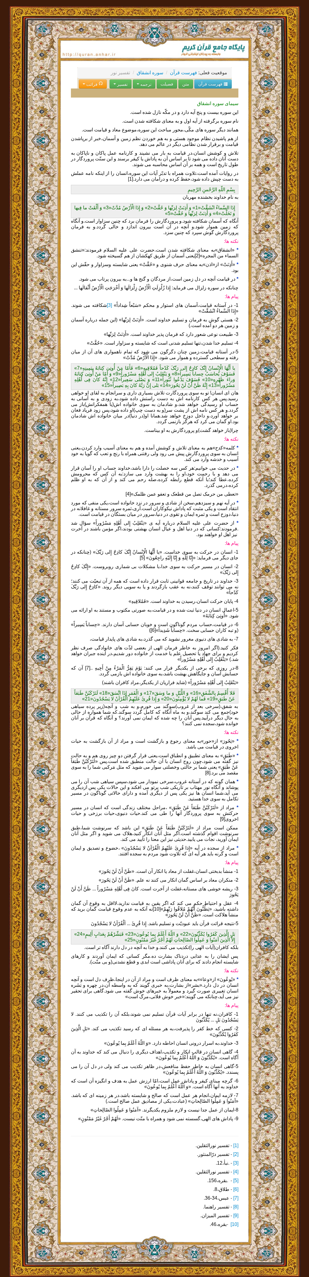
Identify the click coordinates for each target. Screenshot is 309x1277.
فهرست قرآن (183, 72)
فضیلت (167, 84)
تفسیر (122, 84)
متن (185, 84)
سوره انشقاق (150, 72)
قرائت (92, 84)
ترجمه (145, 84)
